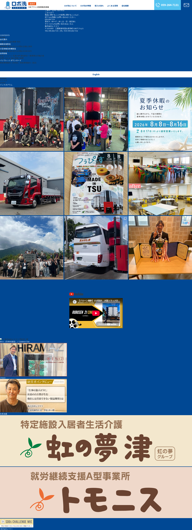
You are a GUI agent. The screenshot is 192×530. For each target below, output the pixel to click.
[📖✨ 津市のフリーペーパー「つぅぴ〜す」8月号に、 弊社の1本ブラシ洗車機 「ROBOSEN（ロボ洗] (96, 183)
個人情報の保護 (17, 58)
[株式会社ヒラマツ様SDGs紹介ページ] (16, 527)
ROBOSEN (27, 51)
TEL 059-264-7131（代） (54, 31)
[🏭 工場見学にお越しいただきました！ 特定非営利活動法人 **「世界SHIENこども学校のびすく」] (32, 119)
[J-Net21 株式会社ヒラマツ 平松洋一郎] (33, 376)
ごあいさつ (4, 42)
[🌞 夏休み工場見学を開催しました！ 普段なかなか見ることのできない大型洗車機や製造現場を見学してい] (96, 119)
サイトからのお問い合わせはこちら (59, 24)
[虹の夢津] (96, 466)
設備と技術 (27, 46)
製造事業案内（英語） (29, 63)
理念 (18, 42)
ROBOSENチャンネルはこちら (96, 335)
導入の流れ (99, 6)
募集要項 (24, 56)
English (96, 74)
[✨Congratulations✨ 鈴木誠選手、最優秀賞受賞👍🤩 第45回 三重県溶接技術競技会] (160, 248)
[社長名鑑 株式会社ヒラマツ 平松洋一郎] (33, 412)
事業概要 (3, 46)
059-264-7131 (170, 5)
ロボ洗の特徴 (85, 6)
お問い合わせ (5, 58)
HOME (2, 37)
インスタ (3, 80)
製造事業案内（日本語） (10, 63)
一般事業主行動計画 (36, 56)
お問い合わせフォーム (186, 5)
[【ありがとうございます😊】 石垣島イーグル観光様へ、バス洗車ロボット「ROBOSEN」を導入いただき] (96, 248)
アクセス (80, 28)
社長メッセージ (6, 56)
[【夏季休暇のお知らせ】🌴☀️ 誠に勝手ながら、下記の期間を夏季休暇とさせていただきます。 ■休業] (160, 119)
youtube (3, 83)
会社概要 (125, 6)
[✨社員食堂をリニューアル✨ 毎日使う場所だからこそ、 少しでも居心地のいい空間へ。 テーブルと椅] (160, 183)
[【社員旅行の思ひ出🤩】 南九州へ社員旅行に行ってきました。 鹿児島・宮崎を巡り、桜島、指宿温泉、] (32, 248)
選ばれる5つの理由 (15, 46)
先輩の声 (16, 56)
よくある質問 (112, 6)
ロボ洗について (70, 6)
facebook (3, 78)
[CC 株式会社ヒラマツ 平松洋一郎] (14, 339)
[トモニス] (96, 517)
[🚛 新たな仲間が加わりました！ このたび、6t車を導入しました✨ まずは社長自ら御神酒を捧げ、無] (32, 183)
